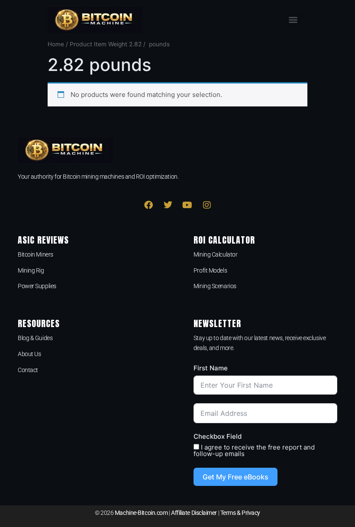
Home (56, 44)
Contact (28, 369)
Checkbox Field (218, 436)
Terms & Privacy (240, 512)
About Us (29, 353)
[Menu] (293, 19)
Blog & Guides (35, 337)
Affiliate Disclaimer (194, 512)
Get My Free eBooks (235, 476)
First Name (211, 368)
